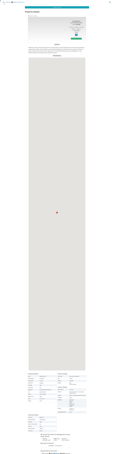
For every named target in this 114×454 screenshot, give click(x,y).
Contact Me (109, 4)
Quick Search (75, 4)
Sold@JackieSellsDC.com (19, 2)
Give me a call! (57, 7)
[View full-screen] (65, 18)
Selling (86, 4)
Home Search (67, 4)
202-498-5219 (7, 2)
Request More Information (76, 38)
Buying (82, 4)
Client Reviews (94, 4)
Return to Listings (33, 15)
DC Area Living (102, 4)
